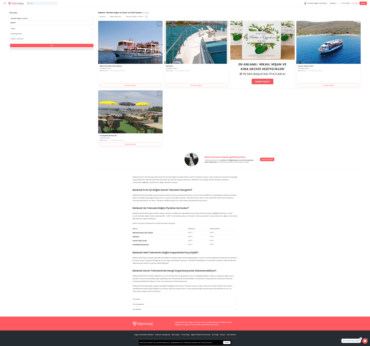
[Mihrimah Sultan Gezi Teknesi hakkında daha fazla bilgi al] (130, 42)
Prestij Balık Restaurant (108, 135)
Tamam (226, 342)
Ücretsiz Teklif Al (130, 85)
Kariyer (222, 335)
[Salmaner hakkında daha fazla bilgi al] (196, 42)
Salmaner (169, 66)
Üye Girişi (354, 3)
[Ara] (42, 3)
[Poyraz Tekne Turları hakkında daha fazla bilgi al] (328, 42)
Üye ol (363, 3)
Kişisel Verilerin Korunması (200, 335)
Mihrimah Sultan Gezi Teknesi (111, 66)
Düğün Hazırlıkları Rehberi (144, 335)
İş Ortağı (215, 335)
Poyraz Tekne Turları (305, 66)
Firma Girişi (345, 3)
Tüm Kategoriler (138, 304)
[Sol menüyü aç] (5, 3)
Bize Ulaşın (176, 335)
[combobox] (51, 18)
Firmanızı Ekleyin (267, 159)
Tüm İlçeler (136, 299)
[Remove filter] (146, 16)
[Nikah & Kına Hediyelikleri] (262, 55)
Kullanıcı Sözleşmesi (162, 335)
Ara (51, 46)
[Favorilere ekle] (159, 23)
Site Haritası (231, 335)
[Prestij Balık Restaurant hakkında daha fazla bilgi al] (130, 111)
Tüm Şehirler (137, 309)
